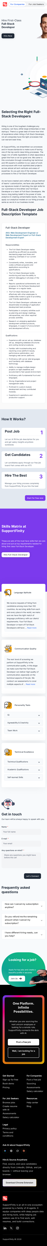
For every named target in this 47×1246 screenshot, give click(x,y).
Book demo (8, 1083)
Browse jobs (9, 1102)
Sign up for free (10, 1079)
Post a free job (23, 1042)
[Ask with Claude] (23, 1150)
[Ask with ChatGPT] (11, 1150)
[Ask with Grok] (17, 1150)
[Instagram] (17, 1228)
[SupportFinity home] (5, 4)
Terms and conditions (8, 1134)
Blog (29, 1106)
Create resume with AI (10, 1108)
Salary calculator (35, 1091)
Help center (32, 1102)
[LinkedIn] (5, 1228)
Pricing (6, 1087)
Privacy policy (10, 1128)
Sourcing (31, 1083)
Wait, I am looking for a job (23, 1053)
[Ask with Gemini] (5, 1150)
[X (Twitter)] (11, 1228)
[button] (23, 715)
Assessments (33, 1087)
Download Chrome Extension (19, 1182)
